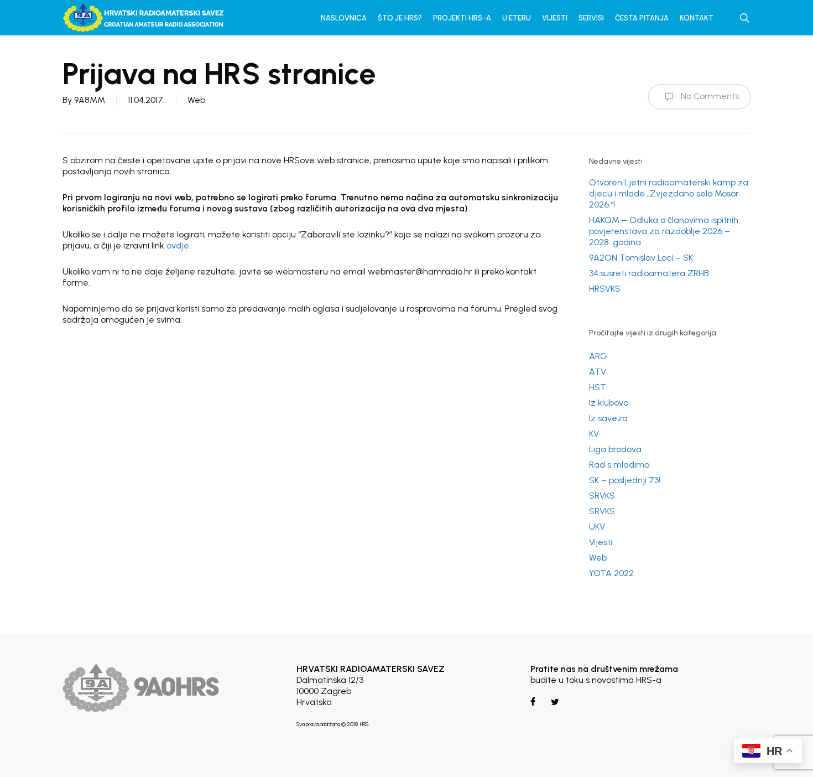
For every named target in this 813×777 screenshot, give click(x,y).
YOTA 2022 (611, 573)
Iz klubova (609, 402)
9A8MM (89, 100)
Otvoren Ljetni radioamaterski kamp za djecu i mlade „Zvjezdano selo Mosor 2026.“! (668, 193)
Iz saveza (608, 418)
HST (597, 387)
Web (196, 100)
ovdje (177, 245)
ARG (598, 356)
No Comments (709, 96)
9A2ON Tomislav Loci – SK (641, 257)
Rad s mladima (619, 464)
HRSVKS (605, 288)
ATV (597, 371)
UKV (597, 526)
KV (594, 433)
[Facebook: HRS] (534, 702)
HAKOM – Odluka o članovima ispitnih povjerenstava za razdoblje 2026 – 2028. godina (663, 231)
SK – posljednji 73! (624, 480)
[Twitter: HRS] (554, 702)
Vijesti (600, 542)
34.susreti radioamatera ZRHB (649, 273)
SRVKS (602, 495)
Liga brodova (615, 449)
